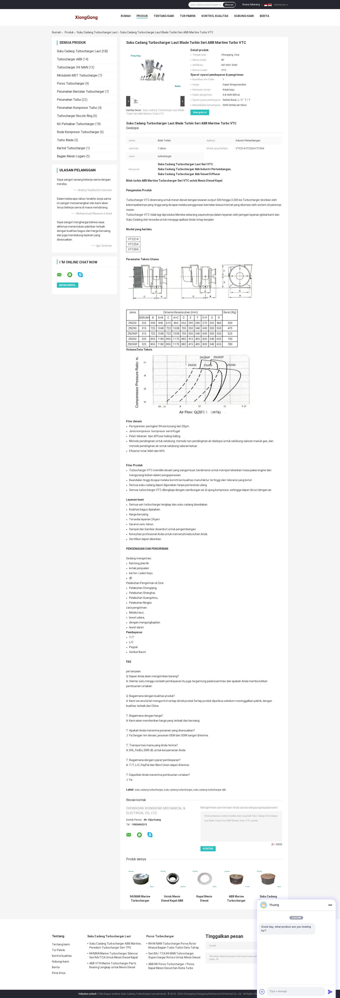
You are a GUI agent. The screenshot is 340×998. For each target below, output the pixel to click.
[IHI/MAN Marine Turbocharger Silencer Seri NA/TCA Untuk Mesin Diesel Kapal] (140, 879)
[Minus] (330, 905)
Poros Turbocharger (70, 83)
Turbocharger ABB (69, 59)
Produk (142, 16)
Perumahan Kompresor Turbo (77, 108)
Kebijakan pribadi (87, 993)
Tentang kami (164, 16)
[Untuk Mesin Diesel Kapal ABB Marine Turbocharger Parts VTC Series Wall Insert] (172, 879)
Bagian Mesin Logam (71, 156)
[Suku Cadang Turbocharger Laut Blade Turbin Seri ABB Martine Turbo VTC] (153, 71)
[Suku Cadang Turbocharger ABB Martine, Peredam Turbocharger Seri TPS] (268, 879)
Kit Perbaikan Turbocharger (75, 124)
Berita (264, 16)
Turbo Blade (65, 140)
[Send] (330, 991)
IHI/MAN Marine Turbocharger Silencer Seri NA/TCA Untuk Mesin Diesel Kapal (140, 898)
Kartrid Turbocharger (71, 148)
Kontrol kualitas (214, 16)
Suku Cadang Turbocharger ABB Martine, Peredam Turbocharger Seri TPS (268, 898)
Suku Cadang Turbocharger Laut (97, 32)
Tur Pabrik (188, 16)
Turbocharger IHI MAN (72, 67)
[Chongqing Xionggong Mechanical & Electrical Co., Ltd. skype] (83, 275)
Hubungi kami (244, 16)
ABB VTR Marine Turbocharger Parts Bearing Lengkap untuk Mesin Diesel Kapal (112, 966)
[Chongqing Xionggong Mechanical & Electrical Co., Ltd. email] (62, 275)
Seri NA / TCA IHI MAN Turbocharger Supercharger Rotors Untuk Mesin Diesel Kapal (174, 956)
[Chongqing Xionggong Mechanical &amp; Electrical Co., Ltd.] (86, 17)
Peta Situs (59, 973)
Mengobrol (200, 112)
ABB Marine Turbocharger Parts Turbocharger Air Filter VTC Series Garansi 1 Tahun (236, 898)
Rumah (126, 16)
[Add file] (262, 991)
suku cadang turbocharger (149, 789)
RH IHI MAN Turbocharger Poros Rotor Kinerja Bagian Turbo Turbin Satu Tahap (173, 945)
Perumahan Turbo (69, 100)
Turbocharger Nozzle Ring (74, 116)
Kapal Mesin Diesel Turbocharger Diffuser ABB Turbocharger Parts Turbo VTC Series (204, 898)
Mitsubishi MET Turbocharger (77, 75)
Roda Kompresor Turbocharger (78, 132)
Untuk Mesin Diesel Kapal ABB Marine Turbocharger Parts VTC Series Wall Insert (172, 898)
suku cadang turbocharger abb (209, 789)
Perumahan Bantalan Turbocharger (80, 91)
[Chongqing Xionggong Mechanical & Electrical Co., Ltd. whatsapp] (72, 275)
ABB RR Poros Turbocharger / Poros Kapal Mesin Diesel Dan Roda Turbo (171, 966)
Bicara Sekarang (251, 4)
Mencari (229, 4)
